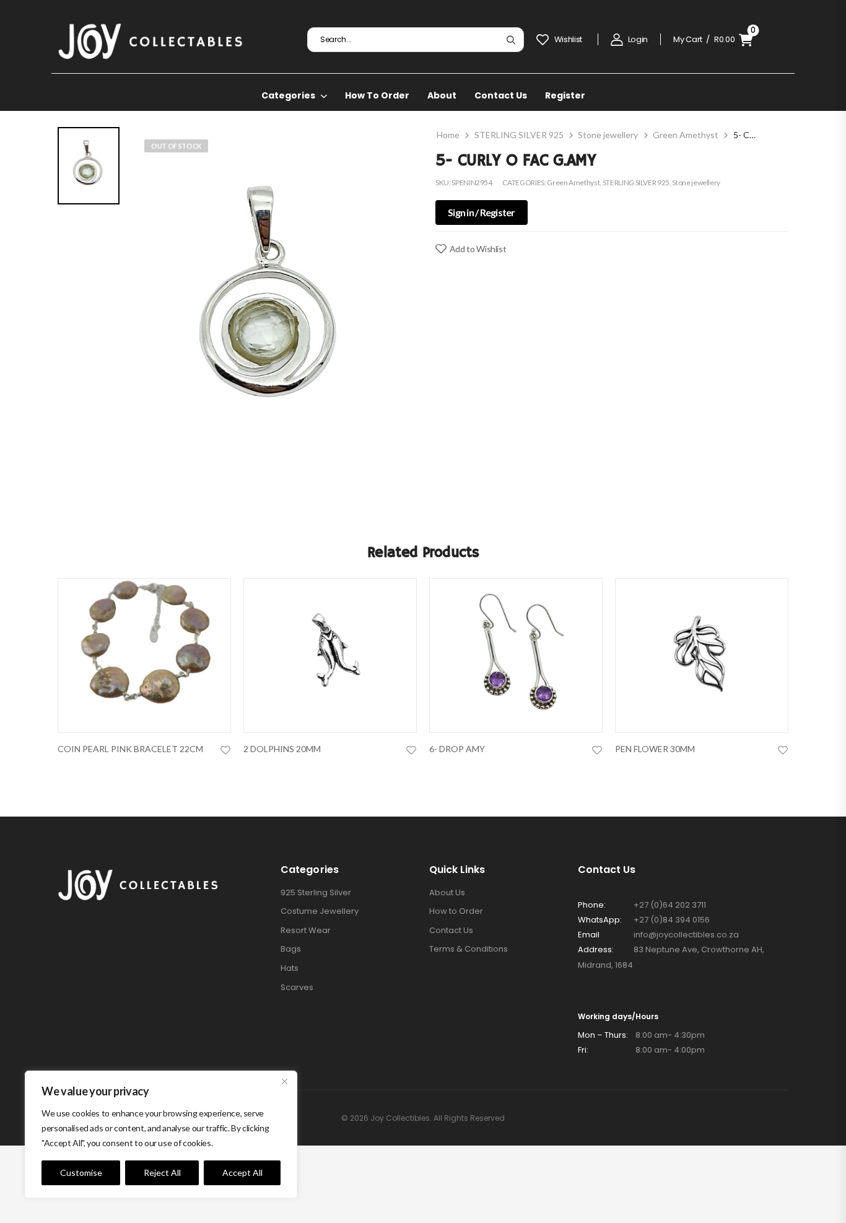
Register (565, 95)
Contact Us (500, 95)
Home (448, 134)
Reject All (162, 1172)
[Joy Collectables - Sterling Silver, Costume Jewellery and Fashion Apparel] (150, 39)
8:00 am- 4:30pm (641, 1035)
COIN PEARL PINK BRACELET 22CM (130, 748)
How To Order (377, 95)
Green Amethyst (685, 134)
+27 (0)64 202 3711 (670, 905)
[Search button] (510, 39)
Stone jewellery (608, 134)
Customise (81, 1172)
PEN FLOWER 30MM (655, 748)
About (441, 95)
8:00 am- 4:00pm (641, 1050)
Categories (288, 95)
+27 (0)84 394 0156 (672, 920)
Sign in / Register (481, 212)
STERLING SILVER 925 (519, 134)
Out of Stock (176, 146)
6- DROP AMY (457, 748)
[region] (161, 1134)
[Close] (284, 1081)
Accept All (242, 1172)
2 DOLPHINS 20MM (282, 748)
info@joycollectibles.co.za (686, 934)
